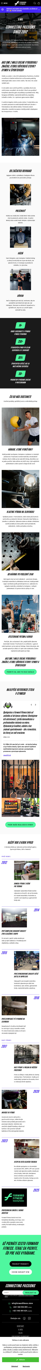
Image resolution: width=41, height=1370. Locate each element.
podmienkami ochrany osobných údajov (19, 1296)
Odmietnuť (14, 1366)
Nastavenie (26, 1366)
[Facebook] (24, 1318)
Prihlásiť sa (30, 1293)
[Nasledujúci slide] (35, 704)
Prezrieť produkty (20, 1264)
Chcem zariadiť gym (20, 1272)
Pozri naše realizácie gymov (20, 825)
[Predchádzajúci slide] (31, 704)
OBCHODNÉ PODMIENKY (20, 1336)
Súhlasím (22, 1360)
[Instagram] (29, 1318)
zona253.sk (7, 755)
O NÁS (20, 1330)
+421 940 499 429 (20, 1311)
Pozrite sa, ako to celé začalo (20, 672)
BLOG (20, 1333)
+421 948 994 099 (20, 1307)
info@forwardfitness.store (22, 1303)
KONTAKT (20, 1326)
